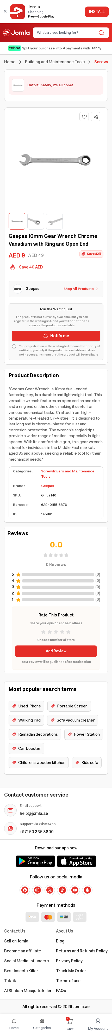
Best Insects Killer (21, 971)
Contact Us (14, 931)
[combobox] (66, 32)
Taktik (10, 981)
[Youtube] (75, 890)
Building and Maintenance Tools (55, 62)
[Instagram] (37, 890)
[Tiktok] (62, 890)
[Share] (96, 117)
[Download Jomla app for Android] (35, 861)
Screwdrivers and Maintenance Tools (67, 474)
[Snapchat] (87, 890)
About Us (64, 931)
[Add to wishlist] (84, 116)
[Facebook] (24, 890)
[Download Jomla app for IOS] (76, 861)
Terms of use (68, 981)
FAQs (61, 991)
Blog (60, 941)
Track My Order (71, 971)
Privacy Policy (69, 961)
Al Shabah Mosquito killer (28, 991)
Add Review (56, 651)
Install (97, 11)
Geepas (47, 486)
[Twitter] (49, 890)
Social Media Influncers (26, 961)
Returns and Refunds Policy (82, 951)
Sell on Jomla (16, 941)
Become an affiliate (22, 951)
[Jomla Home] (16, 32)
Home (9, 62)
